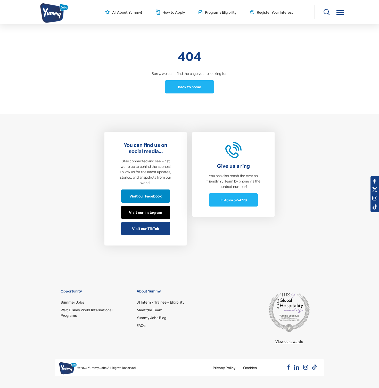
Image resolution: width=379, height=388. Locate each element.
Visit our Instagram (145, 212)
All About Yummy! (127, 12)
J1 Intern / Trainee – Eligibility (160, 302)
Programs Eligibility (220, 12)
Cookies (250, 368)
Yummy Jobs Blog (151, 317)
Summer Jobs (72, 302)
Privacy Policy (224, 368)
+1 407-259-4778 (233, 200)
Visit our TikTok (145, 228)
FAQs (141, 325)
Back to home (189, 87)
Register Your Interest (275, 12)
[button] (340, 12)
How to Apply (173, 12)
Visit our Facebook (145, 196)
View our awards (289, 341)
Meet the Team (149, 310)
